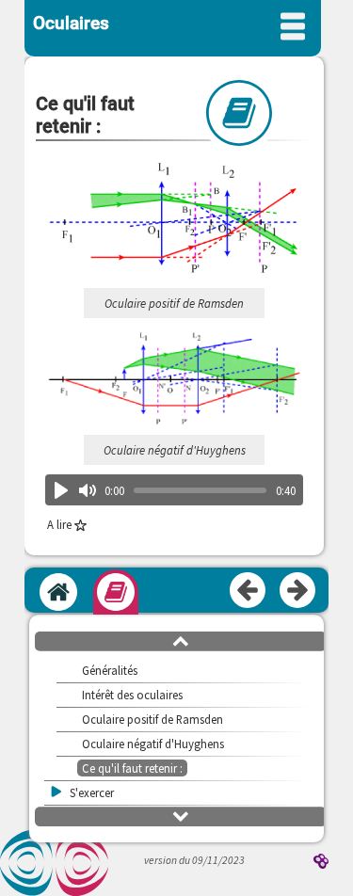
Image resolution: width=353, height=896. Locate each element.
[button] (181, 640)
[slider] (199, 490)
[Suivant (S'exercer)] (298, 591)
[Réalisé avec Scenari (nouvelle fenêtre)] (321, 863)
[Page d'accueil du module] (58, 592)
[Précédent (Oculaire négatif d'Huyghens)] (248, 591)
